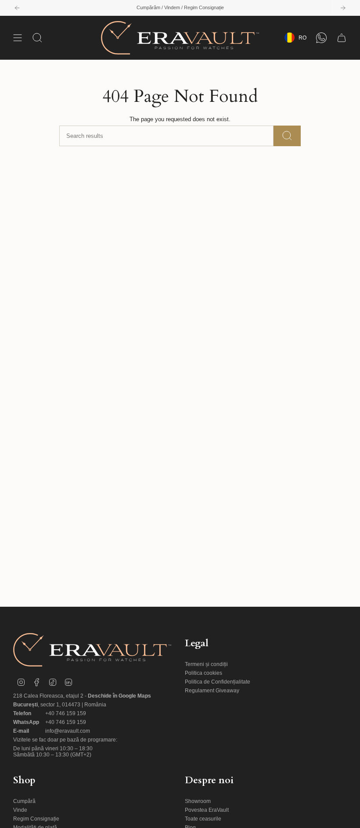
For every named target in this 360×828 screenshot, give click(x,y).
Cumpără (24, 801)
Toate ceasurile (203, 819)
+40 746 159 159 (65, 713)
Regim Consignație (36, 819)
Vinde (20, 810)
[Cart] (341, 37)
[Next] (343, 8)
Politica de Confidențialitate (217, 682)
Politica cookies (203, 673)
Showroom (198, 801)
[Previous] (17, 8)
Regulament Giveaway (212, 691)
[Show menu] (17, 37)
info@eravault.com (67, 731)
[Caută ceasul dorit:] (287, 136)
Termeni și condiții (206, 664)
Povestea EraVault (207, 810)
